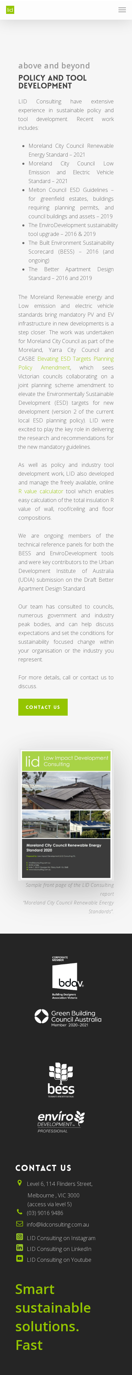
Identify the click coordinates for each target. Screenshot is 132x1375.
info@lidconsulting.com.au (58, 1224)
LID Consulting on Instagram (61, 1238)
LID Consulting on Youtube (59, 1259)
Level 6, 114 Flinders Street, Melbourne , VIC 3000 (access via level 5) (53, 1194)
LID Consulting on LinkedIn (59, 1249)
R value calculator (40, 491)
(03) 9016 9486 (45, 1213)
